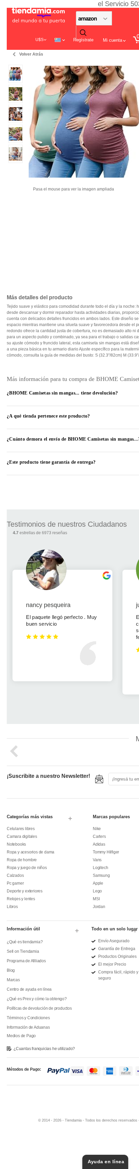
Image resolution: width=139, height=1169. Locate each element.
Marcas (13, 979)
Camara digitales (22, 836)
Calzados (15, 875)
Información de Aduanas (28, 1027)
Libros (12, 906)
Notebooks (16, 844)
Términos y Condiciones (28, 1017)
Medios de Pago (21, 1035)
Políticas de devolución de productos (39, 1008)
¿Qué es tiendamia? (25, 942)
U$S (39, 39)
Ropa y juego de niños (27, 867)
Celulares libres (21, 828)
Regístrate (83, 39)
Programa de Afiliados (26, 961)
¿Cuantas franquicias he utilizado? (44, 1048)
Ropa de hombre (22, 860)
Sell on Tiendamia (23, 951)
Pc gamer (15, 883)
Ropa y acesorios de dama (30, 852)
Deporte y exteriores (25, 891)
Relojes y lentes (21, 898)
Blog (11, 970)
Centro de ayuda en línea (29, 989)
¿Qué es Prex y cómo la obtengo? (37, 998)
